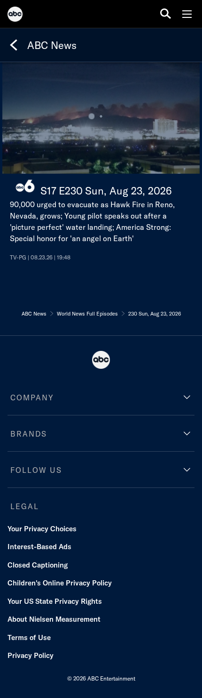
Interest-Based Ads (39, 546)
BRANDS (28, 434)
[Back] (14, 45)
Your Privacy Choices (42, 528)
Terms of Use (29, 637)
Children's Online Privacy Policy (60, 582)
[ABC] (15, 15)
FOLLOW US (36, 470)
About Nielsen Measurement (54, 619)
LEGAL (24, 506)
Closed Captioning (38, 564)
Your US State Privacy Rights (55, 601)
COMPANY (32, 397)
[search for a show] (165, 14)
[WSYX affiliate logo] (25, 186)
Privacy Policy (31, 655)
